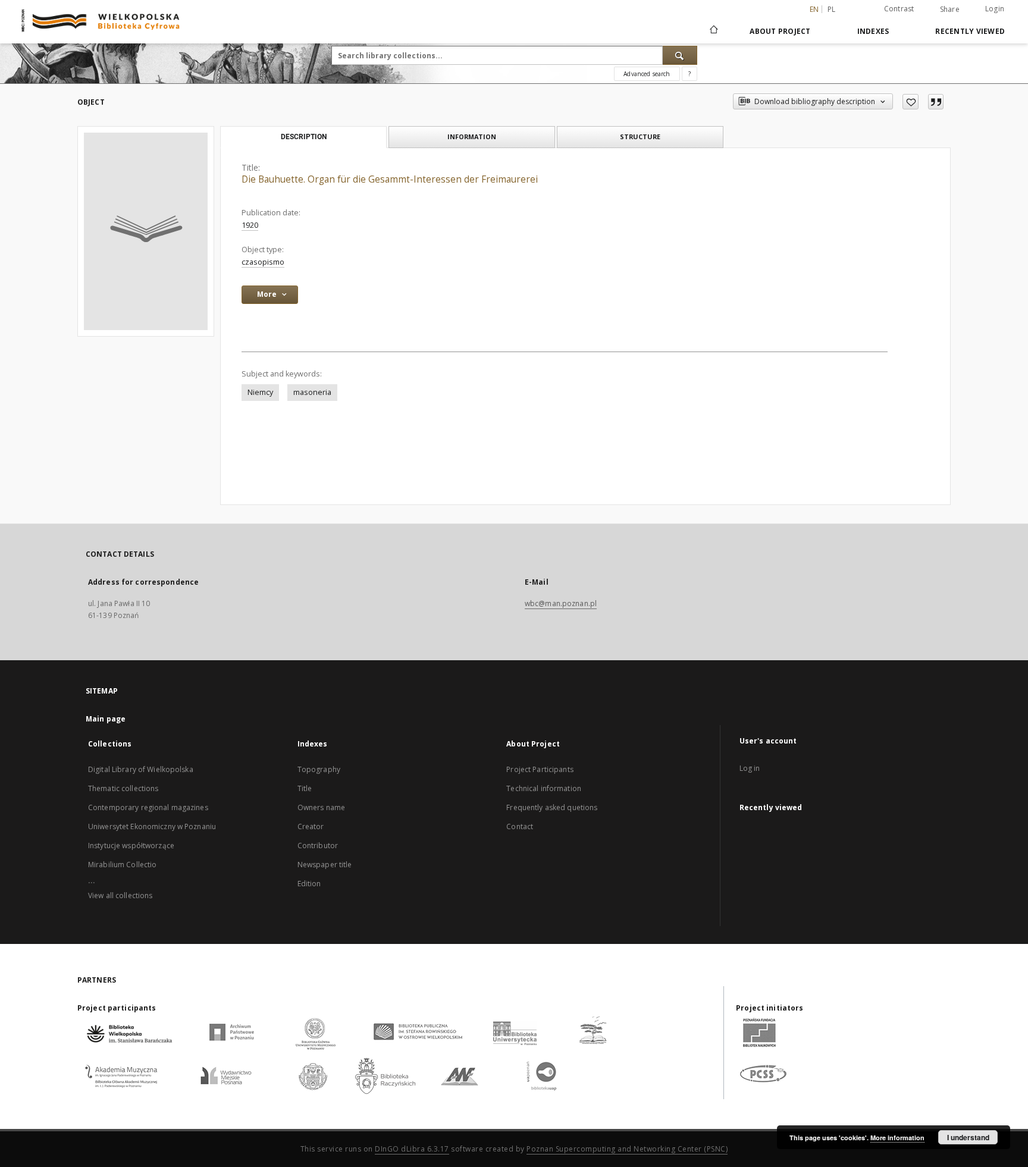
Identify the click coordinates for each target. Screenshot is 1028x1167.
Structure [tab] (640, 136)
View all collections (120, 895)
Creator (310, 826)
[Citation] (936, 101)
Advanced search (646, 74)
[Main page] (713, 31)
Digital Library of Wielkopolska (140, 769)
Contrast (899, 9)
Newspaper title (324, 864)
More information (897, 1137)
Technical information (543, 788)
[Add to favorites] (910, 101)
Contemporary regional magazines (148, 807)
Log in (749, 768)
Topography (318, 769)
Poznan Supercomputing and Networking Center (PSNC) (627, 1149)
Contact (519, 826)
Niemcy (260, 392)
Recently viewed (970, 31)
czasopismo (263, 262)
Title (304, 788)
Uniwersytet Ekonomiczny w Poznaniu (152, 826)
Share (950, 9)
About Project (780, 31)
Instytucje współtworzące (131, 845)
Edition (309, 884)
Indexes (873, 31)
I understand (968, 1137)
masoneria (312, 392)
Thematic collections (123, 788)
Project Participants (539, 769)
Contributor (317, 845)
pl (832, 9)
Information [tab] (471, 136)
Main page (106, 719)
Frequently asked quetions (551, 807)
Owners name (321, 807)
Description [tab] (304, 137)
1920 (250, 225)
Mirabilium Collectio (122, 864)
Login (994, 9)
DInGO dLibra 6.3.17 (412, 1149)
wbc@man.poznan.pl (561, 603)
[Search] (680, 55)
